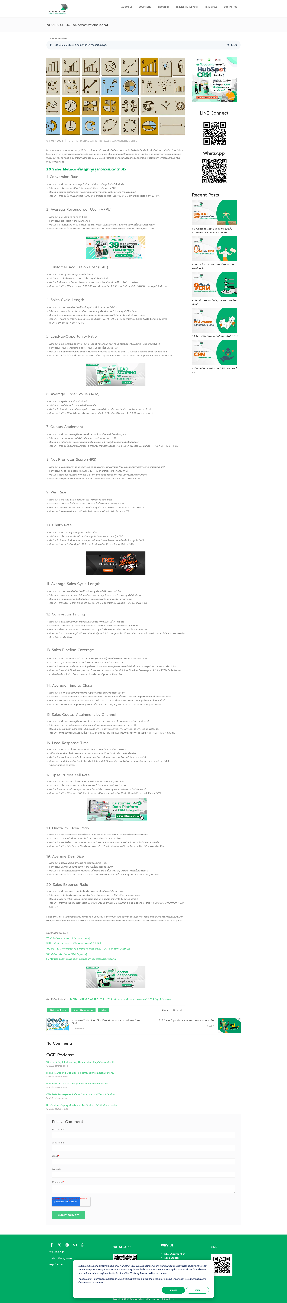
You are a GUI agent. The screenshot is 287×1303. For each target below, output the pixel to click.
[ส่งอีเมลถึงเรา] (75, 1245)
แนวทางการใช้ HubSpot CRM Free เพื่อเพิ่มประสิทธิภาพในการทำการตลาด (105, 1022)
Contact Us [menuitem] (230, 7)
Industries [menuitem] (164, 7)
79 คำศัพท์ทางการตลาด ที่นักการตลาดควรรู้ (68, 938)
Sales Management (115, 141)
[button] (51, 45)
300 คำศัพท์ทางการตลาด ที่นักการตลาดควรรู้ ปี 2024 (73, 943)
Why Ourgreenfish (174, 1254)
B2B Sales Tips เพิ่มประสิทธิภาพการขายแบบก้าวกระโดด (187, 1020)
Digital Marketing (91, 141)
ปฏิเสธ (197, 1290)
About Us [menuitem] (126, 7)
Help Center (56, 1264)
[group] (143, 45)
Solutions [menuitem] (145, 7)
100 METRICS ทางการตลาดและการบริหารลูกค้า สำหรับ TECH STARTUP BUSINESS (88, 948)
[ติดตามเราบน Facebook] (52, 1245)
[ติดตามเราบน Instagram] (67, 1245)
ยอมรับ (173, 1290)
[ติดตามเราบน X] (59, 1245)
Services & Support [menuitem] (187, 7)
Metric (133, 141)
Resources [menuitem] (211, 7)
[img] (228, 45)
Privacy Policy (168, 1299)
